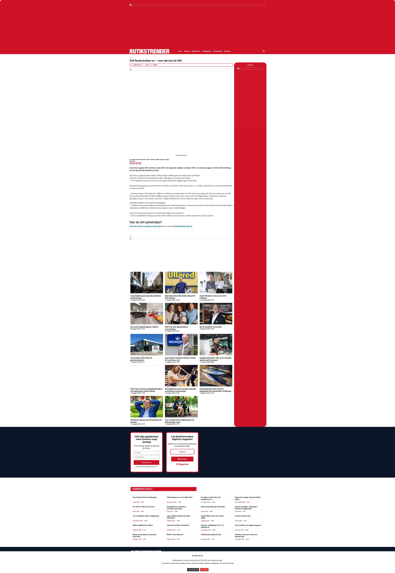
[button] (263, 51)
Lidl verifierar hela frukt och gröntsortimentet (141, 359)
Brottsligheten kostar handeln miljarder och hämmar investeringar (180, 390)
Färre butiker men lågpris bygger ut (248, 525)
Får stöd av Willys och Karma (143, 507)
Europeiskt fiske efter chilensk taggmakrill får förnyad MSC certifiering (215, 390)
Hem (180, 51)
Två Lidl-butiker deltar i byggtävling (146, 516)
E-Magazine (206, 51)
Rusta (155, 65)
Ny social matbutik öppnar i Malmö (144, 327)
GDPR (155, 466)
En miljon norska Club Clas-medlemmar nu (211, 498)
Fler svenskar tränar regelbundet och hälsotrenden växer (179, 421)
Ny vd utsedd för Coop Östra (211, 327)
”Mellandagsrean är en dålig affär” (180, 497)
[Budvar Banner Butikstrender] (249, 69)
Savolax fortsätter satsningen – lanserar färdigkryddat (246, 508)
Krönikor (227, 51)
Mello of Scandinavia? (175, 535)
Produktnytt (217, 51)
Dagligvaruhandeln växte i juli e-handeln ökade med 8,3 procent (216, 359)
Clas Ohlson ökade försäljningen (145, 497)
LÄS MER (204, 569)
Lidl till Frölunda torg (242, 516)
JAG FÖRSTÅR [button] (193, 569)
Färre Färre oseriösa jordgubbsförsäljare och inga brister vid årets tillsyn (146, 390)
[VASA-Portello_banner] (181, 266)
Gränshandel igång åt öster (211, 535)
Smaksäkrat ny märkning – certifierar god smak (177, 508)
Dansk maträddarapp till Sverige (213, 507)
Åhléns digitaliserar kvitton (143, 525)
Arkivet (186, 51)
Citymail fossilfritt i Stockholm (178, 525)
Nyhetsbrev (196, 51)
